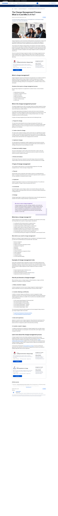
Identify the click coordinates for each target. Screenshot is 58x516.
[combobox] (26, 3)
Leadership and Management (22, 8)
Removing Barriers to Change (28, 345)
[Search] (37, 3)
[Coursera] (5, 3)
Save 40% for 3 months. (36, 5)
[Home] (12, 9)
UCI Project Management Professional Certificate (22, 314)
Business (16, 8)
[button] (14, 3)
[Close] (54, 6)
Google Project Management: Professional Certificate (23, 313)
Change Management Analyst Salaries (23, 384)
